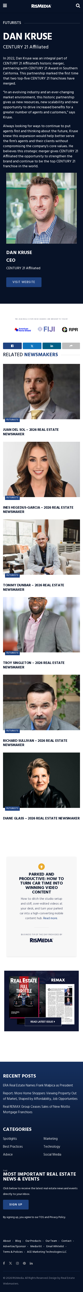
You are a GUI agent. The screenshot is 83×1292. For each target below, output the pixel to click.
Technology (52, 1146)
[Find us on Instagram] (17, 1263)
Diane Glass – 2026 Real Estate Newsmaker (41, 818)
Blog (18, 1241)
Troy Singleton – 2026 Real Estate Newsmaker (34, 665)
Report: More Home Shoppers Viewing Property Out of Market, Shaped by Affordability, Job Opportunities (40, 1096)
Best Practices (13, 1146)
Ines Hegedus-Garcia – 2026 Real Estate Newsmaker (38, 510)
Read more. (50, 918)
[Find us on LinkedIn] (31, 1263)
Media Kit (36, 1246)
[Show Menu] (5, 6)
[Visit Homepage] (41, 6)
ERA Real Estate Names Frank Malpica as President (38, 1085)
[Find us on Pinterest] (24, 1263)
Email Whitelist (55, 1246)
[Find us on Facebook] (4, 1263)
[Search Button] (78, 6)
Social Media (52, 1154)
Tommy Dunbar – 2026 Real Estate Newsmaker (33, 587)
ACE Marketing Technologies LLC (46, 1252)
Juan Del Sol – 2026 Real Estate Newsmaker (31, 432)
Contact (66, 1241)
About (7, 1241)
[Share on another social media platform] (71, 346)
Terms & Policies (13, 1252)
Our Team (51, 1241)
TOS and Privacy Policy (52, 1217)
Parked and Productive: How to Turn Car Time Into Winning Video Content (41, 883)
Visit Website (23, 282)
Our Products (33, 1241)
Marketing (51, 1139)
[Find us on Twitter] (10, 1263)
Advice (8, 1154)
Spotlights (10, 1139)
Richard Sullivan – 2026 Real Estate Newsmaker (35, 743)
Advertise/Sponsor (14, 1246)
